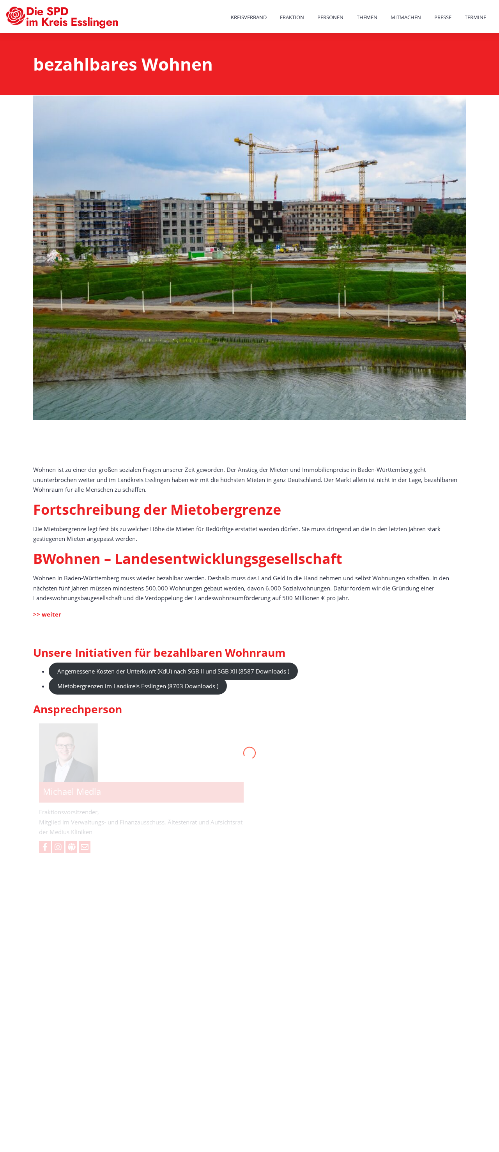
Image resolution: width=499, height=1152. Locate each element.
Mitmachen (406, 17)
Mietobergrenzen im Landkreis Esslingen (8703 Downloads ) (137, 686)
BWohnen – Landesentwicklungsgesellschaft (187, 558)
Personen (330, 17)
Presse (442, 17)
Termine (475, 17)
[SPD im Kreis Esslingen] (63, 18)
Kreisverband (249, 17)
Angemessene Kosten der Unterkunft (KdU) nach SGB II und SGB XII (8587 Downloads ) (173, 671)
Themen (367, 17)
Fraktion (292, 17)
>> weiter (47, 614)
